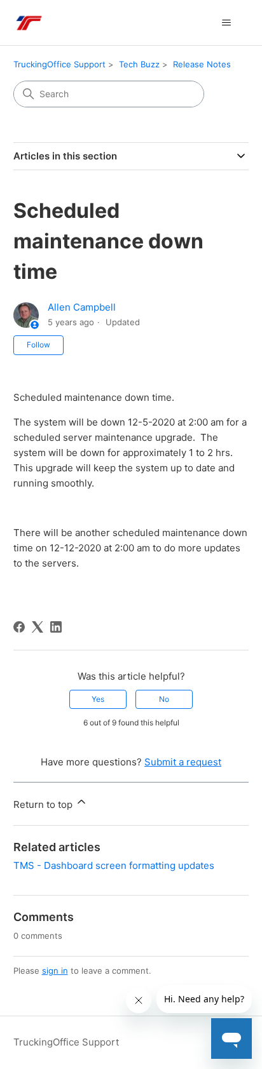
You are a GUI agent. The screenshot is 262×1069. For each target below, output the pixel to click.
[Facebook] (19, 627)
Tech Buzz (139, 64)
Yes (98, 699)
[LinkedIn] (56, 627)
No (164, 699)
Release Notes (202, 64)
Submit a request (182, 762)
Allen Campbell (82, 307)
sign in (55, 970)
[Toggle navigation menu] (226, 23)
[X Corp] (37, 627)
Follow (38, 344)
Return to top (44, 804)
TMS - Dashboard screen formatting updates (113, 865)
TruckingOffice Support (59, 64)
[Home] (28, 22)
